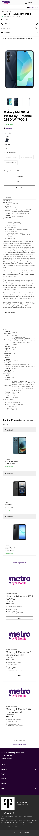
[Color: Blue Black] (7, 140)
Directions (20, 176)
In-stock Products (5, 28)
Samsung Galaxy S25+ (16, 304)
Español (36, 7)
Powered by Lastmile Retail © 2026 (19, 833)
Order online (19, 188)
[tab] (7, 198)
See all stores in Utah (19, 744)
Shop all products (19, 563)
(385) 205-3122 (12, 665)
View (19, 618)
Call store (19, 182)
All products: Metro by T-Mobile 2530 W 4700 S (19, 38)
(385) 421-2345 (12, 609)
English (31, 7)
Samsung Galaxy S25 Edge (15, 306)
